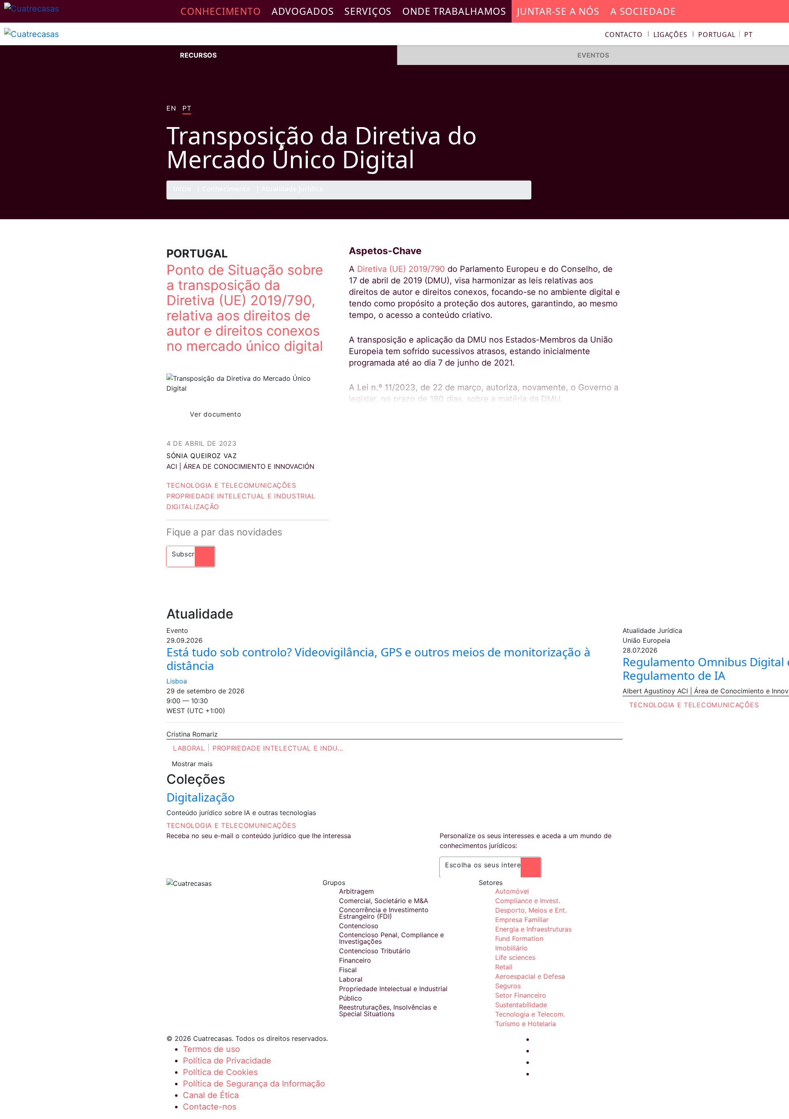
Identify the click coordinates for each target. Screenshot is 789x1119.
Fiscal (348, 969)
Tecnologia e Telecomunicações (231, 485)
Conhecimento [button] (220, 11)
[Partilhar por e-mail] (614, 199)
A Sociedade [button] (643, 11)
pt (186, 108)
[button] (725, 34)
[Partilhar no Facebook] (565, 199)
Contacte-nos (209, 1107)
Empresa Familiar (522, 919)
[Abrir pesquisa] (779, 36)
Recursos (198, 55)
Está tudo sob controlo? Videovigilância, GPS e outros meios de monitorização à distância (378, 659)
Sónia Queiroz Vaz (201, 456)
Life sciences (515, 957)
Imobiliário (511, 948)
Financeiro (355, 960)
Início (182, 189)
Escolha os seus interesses (490, 865)
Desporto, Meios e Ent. (531, 910)
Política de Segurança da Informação (254, 1084)
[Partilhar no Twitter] (581, 199)
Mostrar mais (192, 764)
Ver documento (215, 414)
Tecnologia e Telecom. (530, 1014)
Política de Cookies (220, 1072)
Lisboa (176, 681)
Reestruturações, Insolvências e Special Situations (388, 1010)
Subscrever (191, 554)
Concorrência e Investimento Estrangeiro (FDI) (384, 913)
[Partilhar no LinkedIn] (597, 199)
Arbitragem (356, 891)
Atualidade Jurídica (292, 189)
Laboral (189, 748)
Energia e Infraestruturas (533, 929)
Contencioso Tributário (375, 951)
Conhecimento (226, 189)
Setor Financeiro (520, 995)
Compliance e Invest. (527, 900)
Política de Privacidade (227, 1061)
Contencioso (358, 925)
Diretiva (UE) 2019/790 (401, 269)
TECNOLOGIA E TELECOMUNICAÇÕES (231, 825)
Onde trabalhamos (454, 11)
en (171, 108)
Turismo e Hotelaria (525, 1023)
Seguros (508, 985)
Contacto (624, 34)
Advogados (303, 11)
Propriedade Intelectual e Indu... (277, 748)
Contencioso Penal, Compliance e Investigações (391, 938)
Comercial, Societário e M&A (383, 900)
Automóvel (512, 891)
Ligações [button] (670, 34)
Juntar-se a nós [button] (558, 11)
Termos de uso (211, 1049)
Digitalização (192, 507)
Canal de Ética (211, 1095)
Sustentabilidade (521, 1004)
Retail (503, 967)
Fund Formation (519, 938)
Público (350, 998)
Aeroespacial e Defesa (530, 976)
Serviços (368, 11)
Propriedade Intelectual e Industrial (241, 496)
